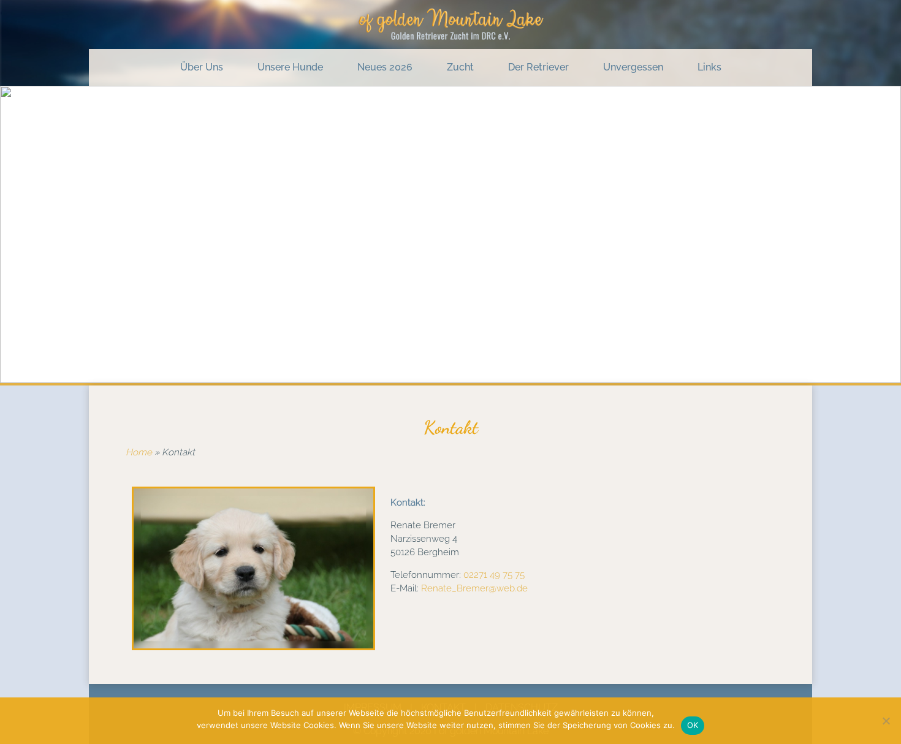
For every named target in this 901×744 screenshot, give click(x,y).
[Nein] (886, 721)
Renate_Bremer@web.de (474, 588)
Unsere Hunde (290, 67)
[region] (450, 234)
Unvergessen (633, 67)
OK (693, 725)
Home (139, 452)
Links (709, 67)
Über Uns (201, 67)
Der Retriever (538, 67)
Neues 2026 (384, 67)
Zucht (460, 67)
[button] (19, 235)
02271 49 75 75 (494, 574)
